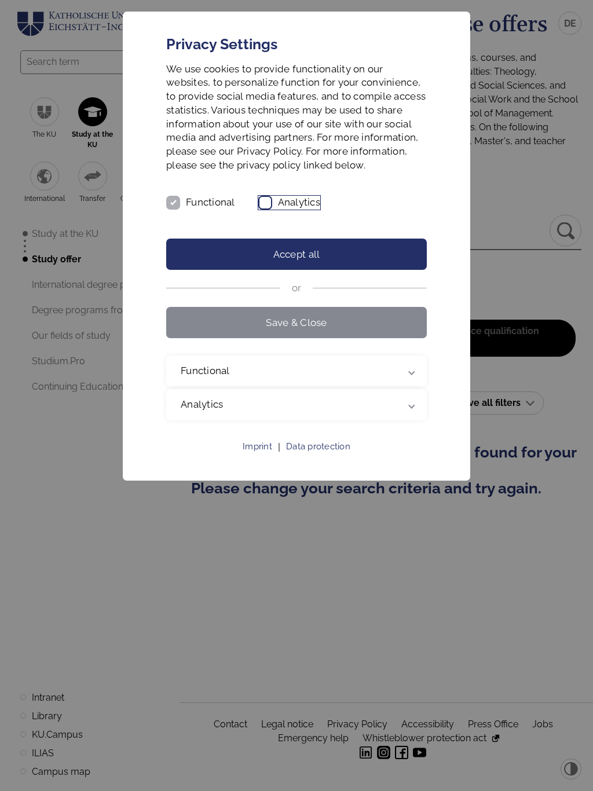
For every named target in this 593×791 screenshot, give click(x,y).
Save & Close (296, 322)
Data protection (318, 460)
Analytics (299, 202)
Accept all (296, 254)
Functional (210, 202)
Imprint (257, 460)
